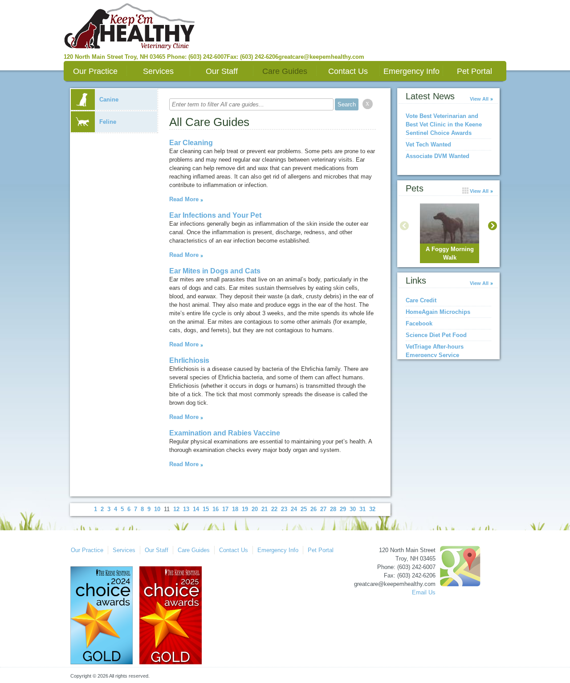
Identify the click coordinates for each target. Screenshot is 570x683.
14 (196, 509)
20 (255, 509)
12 (176, 509)
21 (264, 509)
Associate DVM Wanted (437, 156)
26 (313, 509)
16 (215, 509)
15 (206, 509)
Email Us (424, 592)
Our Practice (95, 71)
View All (479, 99)
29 (343, 509)
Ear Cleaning (191, 142)
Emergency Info (411, 71)
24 (294, 509)
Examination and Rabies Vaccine (224, 433)
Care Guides (284, 71)
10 (157, 509)
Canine (108, 99)
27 (323, 509)
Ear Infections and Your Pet (215, 215)
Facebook (419, 323)
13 (186, 509)
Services (158, 71)
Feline (107, 121)
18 (235, 509)
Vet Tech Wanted (428, 144)
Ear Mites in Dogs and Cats (215, 271)
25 (304, 509)
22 (274, 509)
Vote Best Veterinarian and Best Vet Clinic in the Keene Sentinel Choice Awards (444, 124)
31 (362, 509)
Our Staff (222, 71)
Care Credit (421, 300)
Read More (184, 199)
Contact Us (348, 71)
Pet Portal (474, 71)
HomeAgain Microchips (438, 312)
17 (225, 509)
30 (353, 509)
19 (245, 509)
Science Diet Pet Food (436, 335)
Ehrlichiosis (189, 360)
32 (372, 509)
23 (284, 509)
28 (333, 509)
